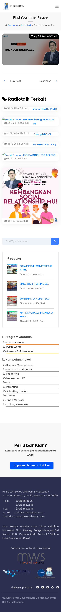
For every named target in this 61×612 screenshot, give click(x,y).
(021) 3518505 (24, 501)
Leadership (12, 373)
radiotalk (25, 25)
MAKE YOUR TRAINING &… (34, 283)
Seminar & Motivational (19, 351)
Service (10, 395)
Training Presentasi (17, 404)
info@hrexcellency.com (30, 512)
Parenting (12, 386)
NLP (8, 382)
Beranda (13, 25)
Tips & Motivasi (15, 400)
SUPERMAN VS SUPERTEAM (35, 298)
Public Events (13, 346)
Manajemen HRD (15, 378)
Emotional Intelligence (19, 369)
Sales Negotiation (16, 391)
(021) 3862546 (24, 505)
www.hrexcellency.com (30, 516)
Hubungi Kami (21, 587)
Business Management (19, 365)
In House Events (15, 342)
